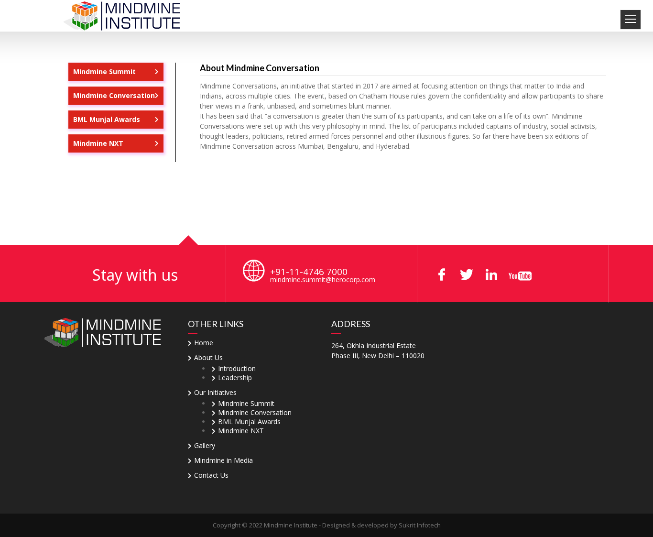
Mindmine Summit (104, 71)
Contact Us (211, 475)
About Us (208, 357)
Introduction (237, 368)
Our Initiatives (215, 392)
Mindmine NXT (98, 143)
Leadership (235, 377)
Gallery (204, 445)
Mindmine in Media (223, 460)
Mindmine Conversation (114, 95)
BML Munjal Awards (106, 119)
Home (203, 342)
